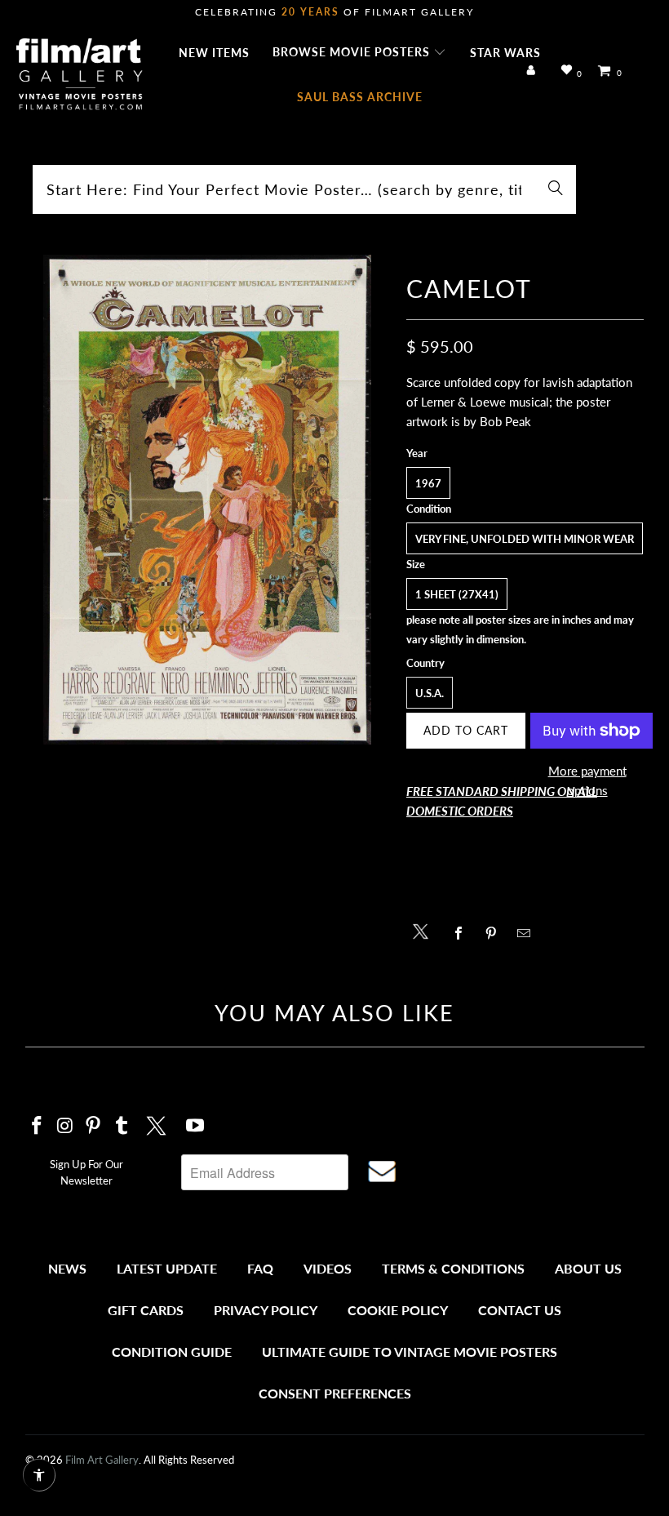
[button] (359, 53)
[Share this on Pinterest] (495, 933)
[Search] (555, 189)
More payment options (587, 780)
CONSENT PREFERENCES (335, 1393)
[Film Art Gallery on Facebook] (37, 1126)
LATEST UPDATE (167, 1268)
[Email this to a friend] (528, 933)
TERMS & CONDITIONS (453, 1268)
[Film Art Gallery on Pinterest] (94, 1126)
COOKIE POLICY (398, 1310)
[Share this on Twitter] (424, 930)
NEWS (67, 1268)
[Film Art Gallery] (79, 75)
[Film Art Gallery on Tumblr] (122, 1126)
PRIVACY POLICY (265, 1310)
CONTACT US (519, 1310)
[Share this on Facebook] (463, 933)
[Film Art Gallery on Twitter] (158, 1123)
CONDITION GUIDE (172, 1351)
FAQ (260, 1268)
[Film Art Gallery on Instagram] (65, 1126)
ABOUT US (588, 1268)
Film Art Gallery (102, 1459)
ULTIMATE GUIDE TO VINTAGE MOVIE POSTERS (409, 1351)
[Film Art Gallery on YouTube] (195, 1126)
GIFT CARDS (146, 1310)
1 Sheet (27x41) (456, 594)
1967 (428, 483)
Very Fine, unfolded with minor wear (524, 538)
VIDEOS (327, 1268)
